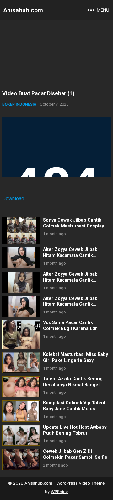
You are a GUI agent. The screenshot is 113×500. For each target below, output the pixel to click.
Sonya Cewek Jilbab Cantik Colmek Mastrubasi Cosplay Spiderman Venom (73, 226)
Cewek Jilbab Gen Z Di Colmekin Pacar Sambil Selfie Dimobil (75, 457)
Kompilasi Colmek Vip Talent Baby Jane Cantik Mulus (74, 406)
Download (13, 199)
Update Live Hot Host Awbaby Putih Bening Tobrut (74, 430)
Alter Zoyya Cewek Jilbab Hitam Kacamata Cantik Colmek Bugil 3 (70, 280)
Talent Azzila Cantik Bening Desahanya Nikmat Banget (73, 382)
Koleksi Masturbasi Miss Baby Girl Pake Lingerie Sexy (75, 357)
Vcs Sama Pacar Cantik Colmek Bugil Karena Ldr (70, 325)
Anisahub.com (23, 10)
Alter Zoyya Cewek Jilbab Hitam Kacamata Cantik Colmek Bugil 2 (70, 255)
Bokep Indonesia (19, 104)
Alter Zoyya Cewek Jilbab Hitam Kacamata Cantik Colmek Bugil (70, 304)
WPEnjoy (59, 491)
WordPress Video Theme (80, 483)
